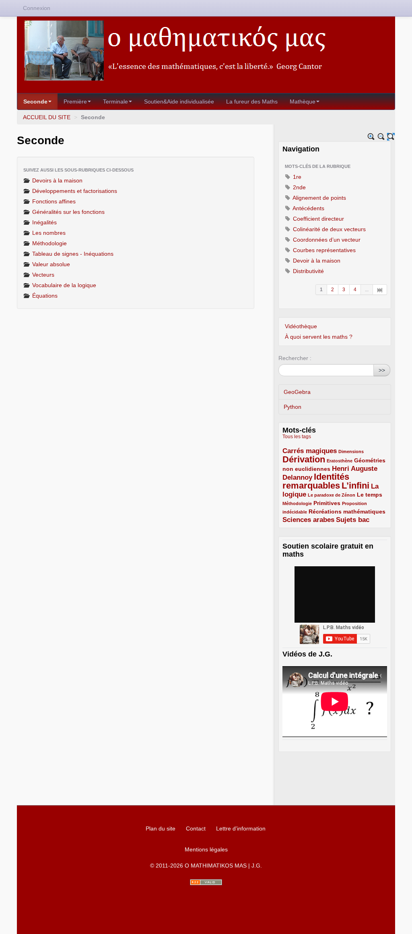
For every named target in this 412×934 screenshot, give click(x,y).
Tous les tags (296, 436)
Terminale (115, 101)
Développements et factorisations (74, 191)
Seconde (35, 101)
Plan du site (160, 828)
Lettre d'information (241, 828)
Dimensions (351, 451)
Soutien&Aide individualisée (179, 101)
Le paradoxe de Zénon (331, 495)
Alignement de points (318, 198)
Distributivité (307, 271)
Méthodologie (49, 243)
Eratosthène (339, 460)
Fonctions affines (53, 201)
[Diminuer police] (381, 137)
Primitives (326, 503)
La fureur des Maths (252, 101)
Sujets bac (352, 520)
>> (382, 370)
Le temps (369, 494)
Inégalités (44, 222)
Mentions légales (206, 849)
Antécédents (307, 208)
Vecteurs (42, 274)
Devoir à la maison (315, 260)
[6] (380, 289)
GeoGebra (297, 392)
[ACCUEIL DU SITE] (206, 51)
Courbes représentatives (323, 250)
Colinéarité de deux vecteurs (328, 229)
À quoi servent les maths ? (318, 336)
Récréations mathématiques (347, 511)
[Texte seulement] (391, 137)
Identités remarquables (315, 481)
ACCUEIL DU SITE (46, 117)
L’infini (355, 485)
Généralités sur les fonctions (68, 212)
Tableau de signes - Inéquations (72, 254)
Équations (44, 295)
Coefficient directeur (317, 218)
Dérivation (303, 459)
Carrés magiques (309, 451)
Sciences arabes (308, 520)
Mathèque (302, 101)
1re (296, 177)
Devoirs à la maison (56, 180)
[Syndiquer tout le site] (206, 882)
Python (292, 407)
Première (75, 101)
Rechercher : (294, 358)
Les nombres (48, 233)
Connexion (36, 8)
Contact (196, 828)
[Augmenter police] (371, 137)
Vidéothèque (301, 326)
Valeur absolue (50, 264)
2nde (298, 187)
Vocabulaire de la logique (63, 285)
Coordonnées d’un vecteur (325, 239)
